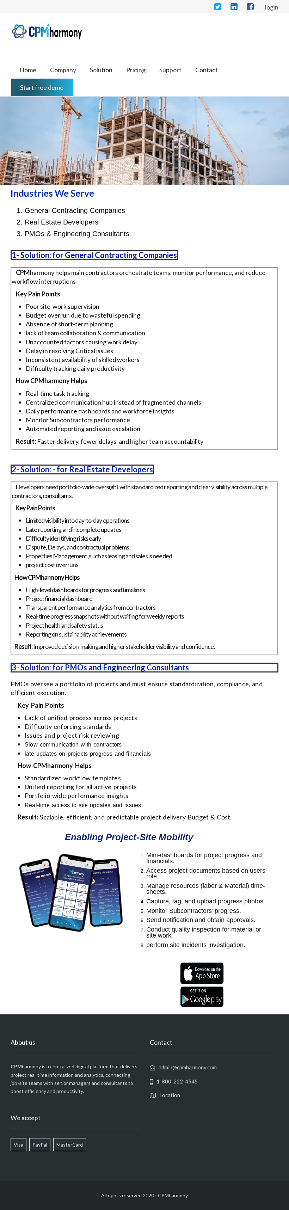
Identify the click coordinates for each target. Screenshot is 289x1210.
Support (170, 70)
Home (27, 70)
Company (63, 70)
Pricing (136, 70)
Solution (101, 70)
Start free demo (41, 87)
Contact (206, 70)
